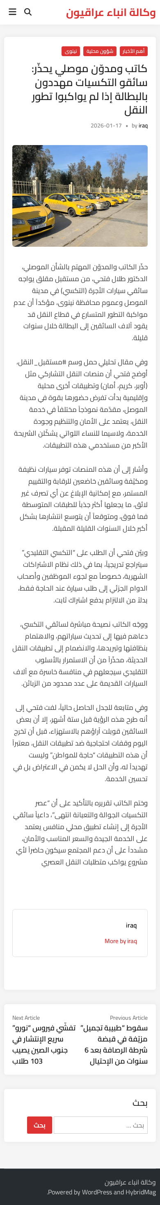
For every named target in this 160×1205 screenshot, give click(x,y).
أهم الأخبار (133, 51)
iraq (143, 125)
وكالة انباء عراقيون (111, 12)
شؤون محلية (100, 51)
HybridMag (141, 1192)
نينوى (71, 51)
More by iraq (121, 941)
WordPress (97, 1192)
